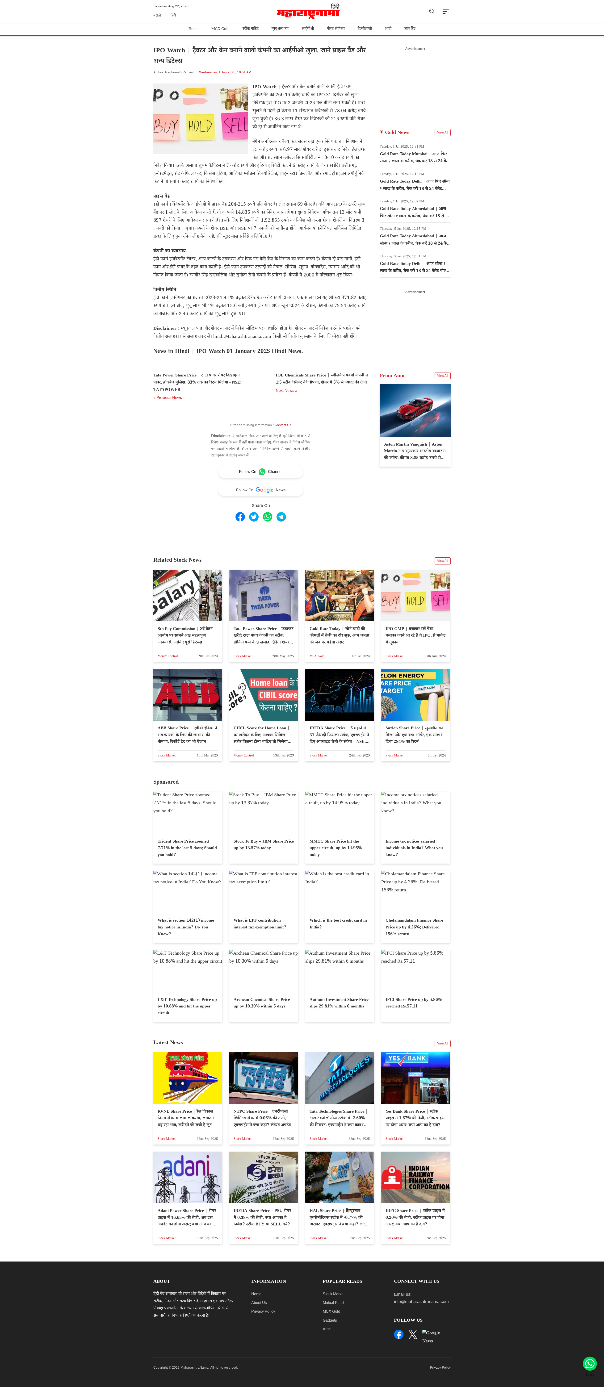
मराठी (157, 16)
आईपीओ (308, 29)
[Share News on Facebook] (240, 517)
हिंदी (173, 16)
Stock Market (333, 1294)
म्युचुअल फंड (280, 29)
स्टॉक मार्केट (251, 29)
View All (442, 132)
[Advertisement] (415, 83)
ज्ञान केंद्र (409, 29)
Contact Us (283, 425)
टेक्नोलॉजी (365, 29)
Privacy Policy (263, 1311)
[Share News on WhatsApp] (267, 517)
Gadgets (330, 1320)
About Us (259, 1303)
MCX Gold (220, 29)
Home (193, 29)
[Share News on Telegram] (281, 517)
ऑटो (388, 29)
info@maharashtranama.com (421, 1301)
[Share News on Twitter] (254, 517)
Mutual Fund (333, 1303)
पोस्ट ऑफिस (336, 29)
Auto (327, 1329)
